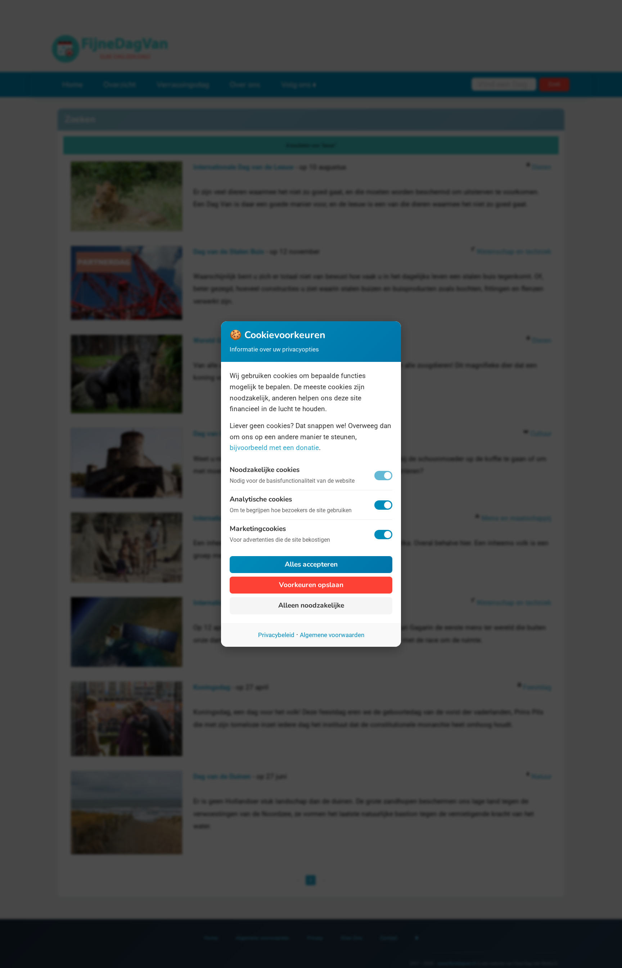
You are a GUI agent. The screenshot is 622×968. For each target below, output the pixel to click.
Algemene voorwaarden (332, 634)
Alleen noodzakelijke (311, 605)
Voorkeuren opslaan (311, 585)
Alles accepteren (311, 564)
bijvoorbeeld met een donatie (274, 448)
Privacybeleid (276, 634)
